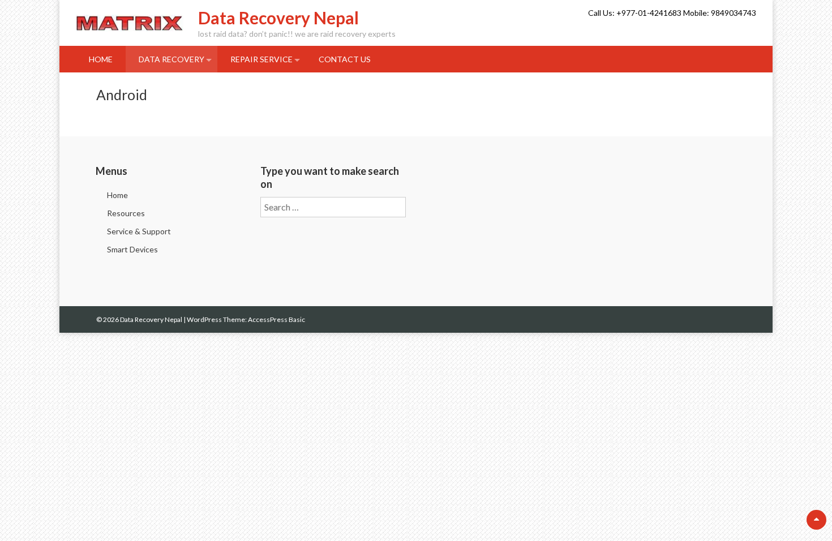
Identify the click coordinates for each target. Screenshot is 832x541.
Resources (126, 213)
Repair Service (261, 59)
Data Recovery (171, 59)
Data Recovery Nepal (278, 17)
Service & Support (139, 231)
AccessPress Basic (276, 319)
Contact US (345, 59)
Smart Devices (132, 249)
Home (101, 59)
